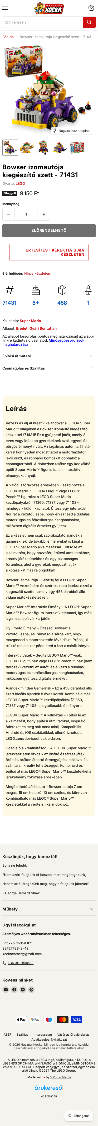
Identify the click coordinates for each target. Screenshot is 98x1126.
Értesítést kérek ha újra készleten (55, 252)
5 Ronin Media (60, 1077)
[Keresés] (89, 22)
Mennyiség (10, 204)
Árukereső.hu (49, 1096)
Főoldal (8, 37)
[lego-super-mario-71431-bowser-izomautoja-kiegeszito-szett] (10, 147)
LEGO (20, 183)
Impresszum (43, 1034)
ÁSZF (7, 1034)
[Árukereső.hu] (49, 1089)
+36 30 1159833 (21, 963)
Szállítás (22, 1034)
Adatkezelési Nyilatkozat (49, 1039)
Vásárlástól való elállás (73, 1034)
